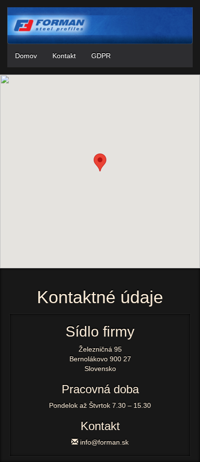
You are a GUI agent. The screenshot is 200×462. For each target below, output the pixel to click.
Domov (26, 56)
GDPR (101, 56)
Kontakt (64, 56)
